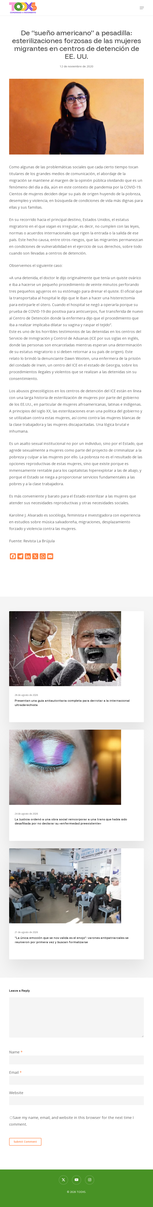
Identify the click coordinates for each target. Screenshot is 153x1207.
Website (16, 1092)
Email (15, 1072)
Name (16, 1052)
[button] (142, 8)
